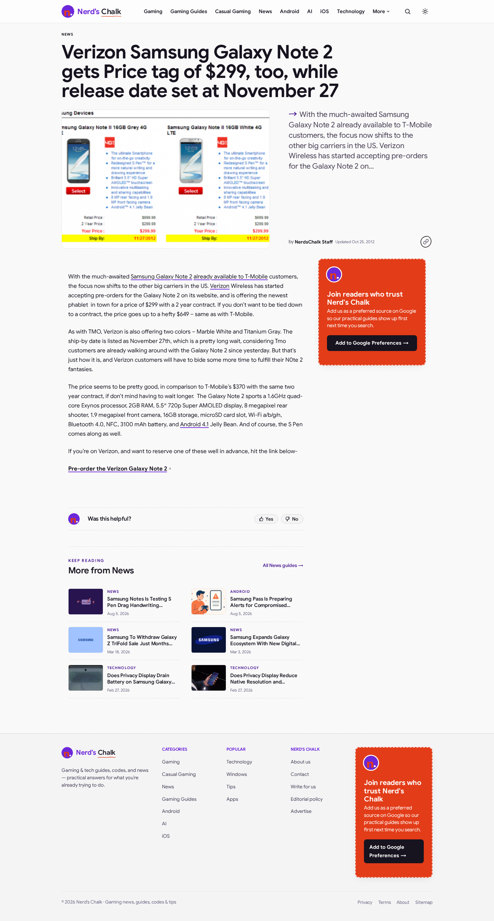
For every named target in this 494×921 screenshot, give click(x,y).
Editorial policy (307, 799)
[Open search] (407, 11)
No (295, 519)
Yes (269, 519)
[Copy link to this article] (426, 242)
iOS (324, 11)
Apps (232, 799)
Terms (384, 902)
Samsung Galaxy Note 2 (161, 276)
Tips (231, 787)
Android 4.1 (194, 424)
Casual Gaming (233, 11)
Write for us (303, 787)
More (379, 11)
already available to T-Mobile (231, 276)
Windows (237, 774)
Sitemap (424, 902)
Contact (300, 774)
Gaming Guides (188, 11)
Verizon (220, 286)
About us (301, 762)
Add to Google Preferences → (372, 343)
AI (309, 11)
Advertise (301, 811)
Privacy (365, 902)
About (403, 902)
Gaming (153, 11)
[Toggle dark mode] (425, 11)
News (265, 11)
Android (289, 11)
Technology (351, 11)
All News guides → (283, 565)
